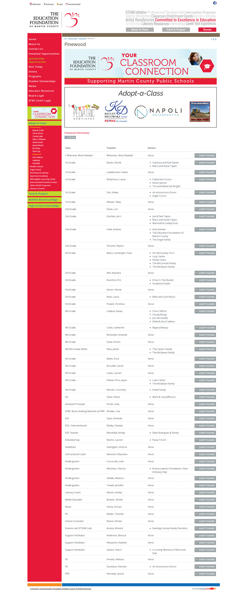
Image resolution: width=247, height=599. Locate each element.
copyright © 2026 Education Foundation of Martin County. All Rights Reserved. (60, 589)
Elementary (82, 38)
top (65, 38)
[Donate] (207, 27)
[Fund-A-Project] (176, 27)
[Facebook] (215, 3)
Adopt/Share (207, 156)
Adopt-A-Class (72, 38)
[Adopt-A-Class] (140, 27)
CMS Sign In (29, 583)
